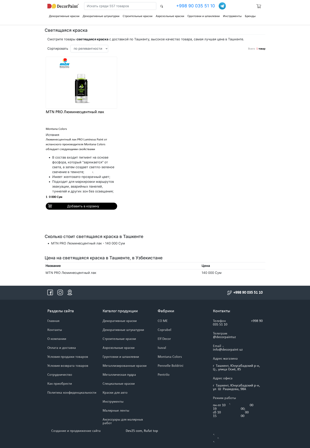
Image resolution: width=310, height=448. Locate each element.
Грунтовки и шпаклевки (203, 16)
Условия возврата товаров (67, 366)
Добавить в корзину (83, 206)
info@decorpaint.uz (228, 350)
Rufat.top (151, 431)
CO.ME (163, 321)
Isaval (162, 348)
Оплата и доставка (61, 348)
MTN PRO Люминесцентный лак (75, 112)
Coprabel (164, 330)
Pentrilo (164, 375)
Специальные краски (119, 384)
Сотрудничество (59, 375)
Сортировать (57, 48)
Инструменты (232, 16)
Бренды (250, 16)
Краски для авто (115, 393)
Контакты (54, 330)
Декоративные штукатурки (101, 16)
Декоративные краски (64, 16)
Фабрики (166, 311)
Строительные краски (137, 16)
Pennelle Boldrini (170, 366)
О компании (56, 339)
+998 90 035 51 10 (195, 5)
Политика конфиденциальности (71, 393)
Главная (53, 321)
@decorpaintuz (224, 337)
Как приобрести (59, 384)
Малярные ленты (116, 410)
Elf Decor (164, 339)
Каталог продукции (120, 311)
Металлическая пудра (119, 375)
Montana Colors (56, 129)
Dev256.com (134, 431)
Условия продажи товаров (67, 357)
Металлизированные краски (125, 366)
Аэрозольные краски (170, 16)
